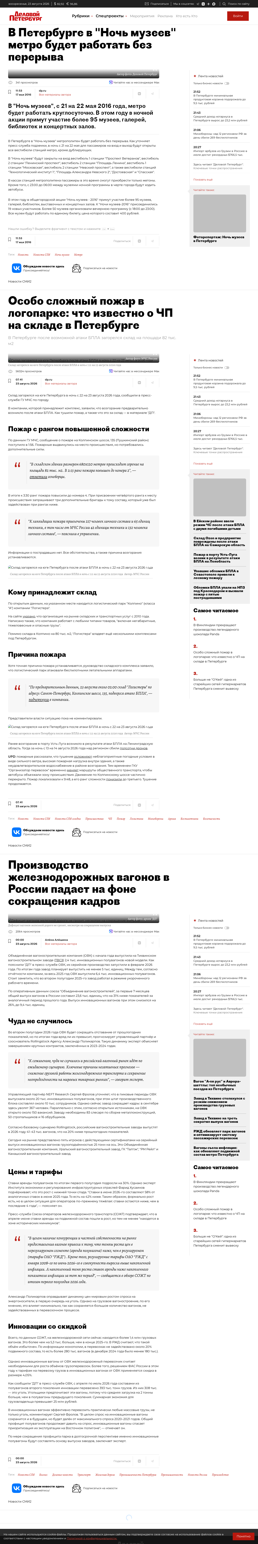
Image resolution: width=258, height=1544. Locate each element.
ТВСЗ (59, 960)
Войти (238, 16)
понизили (114, 779)
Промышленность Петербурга (137, 1475)
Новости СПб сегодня (68, 819)
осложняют (83, 756)
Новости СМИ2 (19, 281)
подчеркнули (39, 699)
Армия (172, 819)
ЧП (110, 819)
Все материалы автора (55, 94)
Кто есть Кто (186, 16)
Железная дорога (105, 1475)
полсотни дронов (134, 748)
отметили (38, 476)
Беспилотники (189, 819)
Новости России (197, 1475)
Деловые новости (62, 1475)
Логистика (136, 819)
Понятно (243, 1536)
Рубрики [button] (81, 16)
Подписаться (160, 3)
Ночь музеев (62, 255)
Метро (78, 255)
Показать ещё (203, 179)
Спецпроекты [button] (110, 16)
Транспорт (84, 1475)
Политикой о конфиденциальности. (92, 1538)
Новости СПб (41, 255)
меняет (73, 770)
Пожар (121, 819)
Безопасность (211, 819)
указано (29, 616)
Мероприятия (142, 16)
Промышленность (172, 1475)
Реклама (165, 16)
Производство (220, 1475)
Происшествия (94, 819)
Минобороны (155, 819)
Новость (23, 255)
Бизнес (43, 1475)
